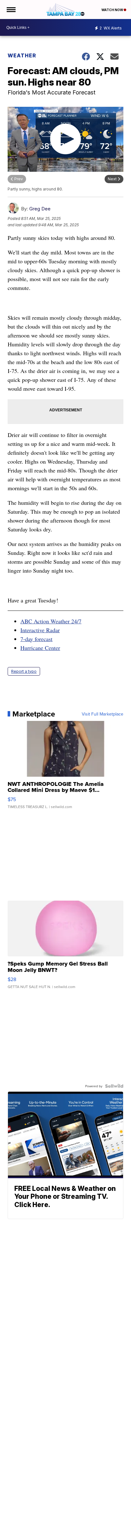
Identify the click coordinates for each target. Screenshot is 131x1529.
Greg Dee (40, 209)
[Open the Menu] (11, 9)
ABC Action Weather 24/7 (50, 621)
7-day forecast (36, 639)
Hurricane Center (40, 648)
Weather (22, 55)
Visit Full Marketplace (102, 714)
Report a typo (24, 671)
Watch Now (112, 10)
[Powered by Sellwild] (114, 1086)
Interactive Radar (40, 630)
